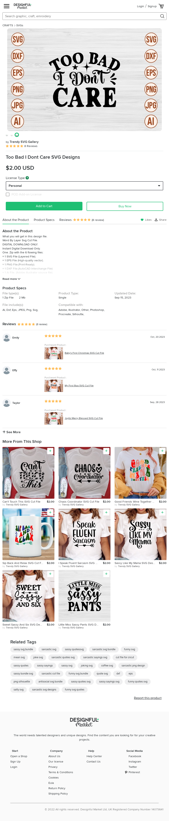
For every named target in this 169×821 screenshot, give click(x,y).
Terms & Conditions (60, 772)
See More (13, 432)
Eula (51, 783)
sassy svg (66, 665)
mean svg (19, 657)
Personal (15, 186)
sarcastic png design (133, 665)
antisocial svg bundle (50, 681)
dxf (118, 673)
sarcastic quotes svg (63, 657)
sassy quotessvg (74, 649)
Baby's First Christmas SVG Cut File (84, 353)
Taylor (16, 403)
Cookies (53, 777)
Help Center (94, 756)
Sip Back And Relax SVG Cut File (23, 563)
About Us (54, 756)
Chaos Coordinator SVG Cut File (79, 501)
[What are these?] (27, 177)
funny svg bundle (78, 673)
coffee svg (107, 665)
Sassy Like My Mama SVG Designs (136, 563)
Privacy (53, 767)
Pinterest (134, 772)
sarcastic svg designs (44, 689)
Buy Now (125, 206)
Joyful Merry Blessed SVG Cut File (84, 418)
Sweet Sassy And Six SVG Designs (24, 624)
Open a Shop (18, 756)
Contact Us (94, 761)
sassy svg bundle (23, 649)
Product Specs (44, 220)
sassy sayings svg (109, 681)
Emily (15, 337)
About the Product (15, 220)
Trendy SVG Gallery (22, 142)
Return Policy (56, 788)
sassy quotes (21, 665)
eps (131, 673)
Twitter (133, 767)
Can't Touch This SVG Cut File (21, 501)
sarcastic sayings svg (95, 657)
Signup (152, 6)
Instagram (135, 761)
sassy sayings (45, 665)
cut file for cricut (125, 657)
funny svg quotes (74, 689)
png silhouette (22, 681)
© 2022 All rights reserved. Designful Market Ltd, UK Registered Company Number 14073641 (104, 809)
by (15, 504)
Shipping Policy (58, 793)
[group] (84, 79)
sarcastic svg (49, 649)
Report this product (148, 698)
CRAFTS (7, 25)
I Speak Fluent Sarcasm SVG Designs (81, 563)
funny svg (129, 649)
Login (140, 6)
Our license (55, 761)
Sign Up (15, 761)
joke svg (38, 657)
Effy (14, 370)
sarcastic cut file (51, 673)
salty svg (18, 689)
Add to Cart (44, 206)
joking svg (87, 665)
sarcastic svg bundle (103, 649)
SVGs (19, 25)
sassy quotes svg (80, 681)
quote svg (102, 673)
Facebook (135, 756)
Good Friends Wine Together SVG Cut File (137, 501)
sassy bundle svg (23, 673)
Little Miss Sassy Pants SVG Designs (81, 624)
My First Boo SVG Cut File (79, 385)
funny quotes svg (137, 681)
